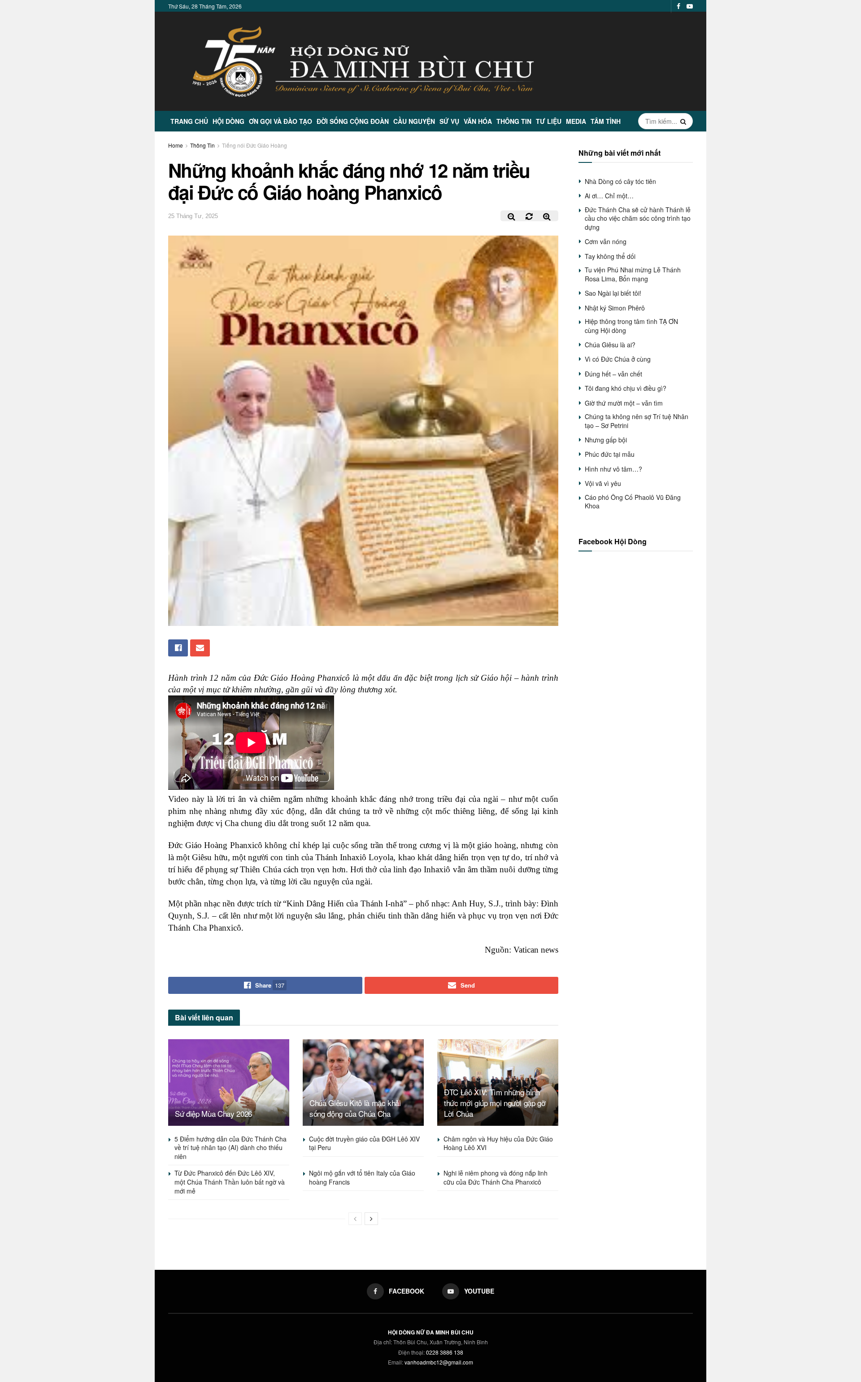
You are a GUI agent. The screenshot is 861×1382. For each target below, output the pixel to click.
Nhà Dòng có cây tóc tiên (620, 181)
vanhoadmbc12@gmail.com (438, 1362)
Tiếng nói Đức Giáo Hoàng (254, 145)
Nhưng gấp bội (606, 439)
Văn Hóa (478, 121)
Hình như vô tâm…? (613, 468)
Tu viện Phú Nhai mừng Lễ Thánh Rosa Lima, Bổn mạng (633, 274)
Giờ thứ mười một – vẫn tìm (624, 402)
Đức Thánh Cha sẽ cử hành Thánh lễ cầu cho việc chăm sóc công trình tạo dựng (638, 218)
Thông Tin (513, 121)
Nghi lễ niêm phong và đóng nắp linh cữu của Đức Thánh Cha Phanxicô (496, 1177)
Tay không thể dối (610, 256)
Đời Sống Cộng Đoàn (353, 121)
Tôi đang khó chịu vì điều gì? (625, 388)
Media (576, 121)
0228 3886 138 (444, 1352)
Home (175, 145)
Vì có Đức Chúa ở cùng (618, 358)
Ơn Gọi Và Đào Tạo (280, 121)
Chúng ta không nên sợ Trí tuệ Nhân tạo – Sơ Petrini (636, 421)
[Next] (371, 1218)
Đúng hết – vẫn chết (613, 373)
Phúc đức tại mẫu (610, 454)
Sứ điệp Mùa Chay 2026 (213, 1113)
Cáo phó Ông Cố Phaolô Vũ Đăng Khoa (633, 502)
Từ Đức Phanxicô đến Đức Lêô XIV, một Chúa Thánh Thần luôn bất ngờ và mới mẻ (229, 1181)
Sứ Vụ (449, 121)
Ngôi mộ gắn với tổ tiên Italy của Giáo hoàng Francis (362, 1177)
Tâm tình (606, 121)
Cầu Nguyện (414, 121)
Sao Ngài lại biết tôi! (613, 293)
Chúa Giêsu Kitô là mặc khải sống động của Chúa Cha (355, 1108)
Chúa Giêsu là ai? (610, 344)
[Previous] (355, 1218)
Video (178, 799)
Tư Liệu (548, 121)
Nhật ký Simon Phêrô (615, 307)
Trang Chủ (189, 121)
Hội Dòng (228, 121)
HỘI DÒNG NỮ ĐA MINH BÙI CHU (431, 1332)
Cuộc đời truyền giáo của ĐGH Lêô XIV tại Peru (364, 1143)
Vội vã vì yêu (603, 483)
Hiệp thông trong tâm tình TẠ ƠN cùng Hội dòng (631, 326)
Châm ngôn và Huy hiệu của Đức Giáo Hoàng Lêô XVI (498, 1143)
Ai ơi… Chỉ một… (609, 195)
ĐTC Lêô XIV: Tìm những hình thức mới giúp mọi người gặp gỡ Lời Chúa (495, 1102)
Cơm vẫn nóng (605, 241)
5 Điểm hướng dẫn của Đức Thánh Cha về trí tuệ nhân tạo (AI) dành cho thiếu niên (230, 1147)
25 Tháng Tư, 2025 (193, 216)
